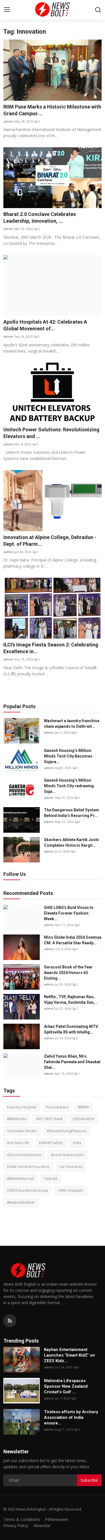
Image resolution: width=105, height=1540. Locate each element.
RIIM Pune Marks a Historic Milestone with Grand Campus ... (52, 110)
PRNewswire (56, 1519)
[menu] (7, 10)
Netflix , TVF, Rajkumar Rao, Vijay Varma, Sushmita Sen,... (71, 1000)
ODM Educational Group (27, 1190)
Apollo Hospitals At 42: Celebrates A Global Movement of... (45, 325)
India (77, 1142)
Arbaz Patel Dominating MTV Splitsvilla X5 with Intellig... (71, 1029)
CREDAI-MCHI (83, 1118)
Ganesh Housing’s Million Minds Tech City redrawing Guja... (69, 786)
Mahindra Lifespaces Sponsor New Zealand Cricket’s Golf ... (66, 1386)
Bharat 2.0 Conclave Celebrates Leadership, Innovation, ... (39, 217)
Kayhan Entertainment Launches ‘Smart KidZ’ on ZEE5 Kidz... (69, 1355)
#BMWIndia (16, 1118)
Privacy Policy (15, 1525)
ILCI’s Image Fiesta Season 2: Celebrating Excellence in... (50, 648)
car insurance (71, 1166)
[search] (98, 10)
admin (8, 121)
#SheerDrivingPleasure (67, 1130)
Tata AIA (50, 1178)
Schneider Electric (22, 1130)
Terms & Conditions (21, 1519)
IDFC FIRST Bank (49, 1118)
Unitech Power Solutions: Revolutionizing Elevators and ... (51, 433)
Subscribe (89, 1480)
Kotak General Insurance (28, 1166)
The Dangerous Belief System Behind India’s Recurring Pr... (71, 813)
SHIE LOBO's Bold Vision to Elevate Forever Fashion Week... (69, 913)
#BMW (83, 1106)
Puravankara (57, 1106)
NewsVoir (42, 1525)
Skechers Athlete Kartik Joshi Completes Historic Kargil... (71, 842)
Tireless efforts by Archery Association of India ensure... (71, 1417)
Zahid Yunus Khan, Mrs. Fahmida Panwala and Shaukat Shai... (72, 1062)
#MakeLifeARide (21, 1202)
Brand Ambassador (67, 1154)
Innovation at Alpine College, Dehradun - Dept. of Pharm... (49, 540)
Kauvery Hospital (21, 1106)
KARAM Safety (51, 1142)
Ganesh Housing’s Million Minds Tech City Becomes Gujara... (68, 756)
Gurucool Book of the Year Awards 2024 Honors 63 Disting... (68, 972)
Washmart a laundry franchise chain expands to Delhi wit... (71, 724)
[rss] (9, 1320)
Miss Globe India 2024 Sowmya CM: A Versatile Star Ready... (72, 940)
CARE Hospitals (70, 1190)
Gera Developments (24, 1154)
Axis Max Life (18, 1142)
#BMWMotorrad (20, 1178)
